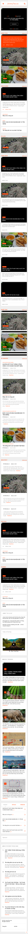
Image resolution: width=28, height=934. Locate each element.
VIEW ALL (24, 33)
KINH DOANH (4, 86)
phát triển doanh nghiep (9, 362)
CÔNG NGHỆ (4, 155)
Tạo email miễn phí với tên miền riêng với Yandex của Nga (14, 907)
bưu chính (4, 266)
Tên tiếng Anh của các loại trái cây (13, 862)
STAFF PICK (4, 33)
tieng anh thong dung (9, 443)
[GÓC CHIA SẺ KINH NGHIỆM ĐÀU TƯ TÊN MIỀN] (14, 19)
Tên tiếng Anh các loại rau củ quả (10, 295)
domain (4, 120)
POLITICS (3, 521)
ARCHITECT (4, 460)
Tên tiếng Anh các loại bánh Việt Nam (12, 81)
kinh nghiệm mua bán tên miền (11, 411)
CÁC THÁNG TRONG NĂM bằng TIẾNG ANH (15, 851)
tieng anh (5, 78)
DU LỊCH (3, 136)
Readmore (14, 24)
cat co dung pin (6, 59)
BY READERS (4, 358)
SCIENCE (3, 567)
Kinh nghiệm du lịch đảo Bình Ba (13, 896)
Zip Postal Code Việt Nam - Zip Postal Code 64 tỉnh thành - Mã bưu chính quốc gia (15, 884)
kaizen (4, 93)
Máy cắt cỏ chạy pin (8, 62)
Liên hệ (15, 926)
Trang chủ (4, 926)
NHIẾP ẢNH (4, 309)
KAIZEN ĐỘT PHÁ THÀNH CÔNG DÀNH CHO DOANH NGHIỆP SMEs (13, 96)
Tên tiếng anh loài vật (10, 871)
